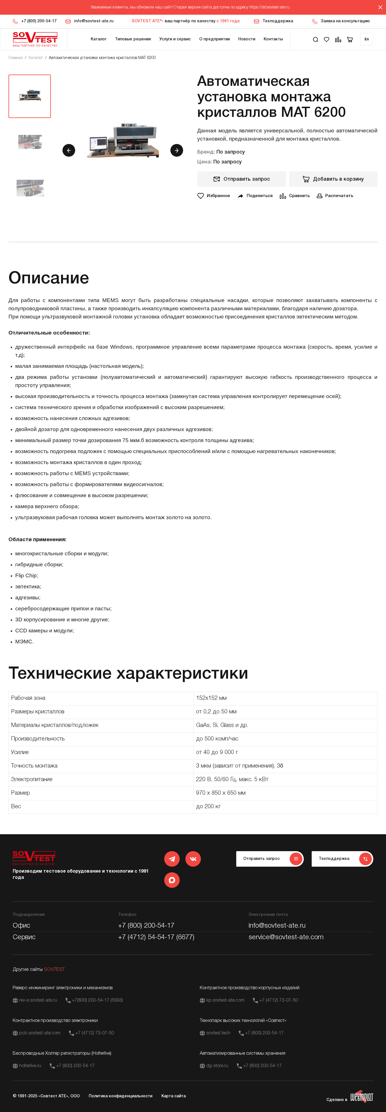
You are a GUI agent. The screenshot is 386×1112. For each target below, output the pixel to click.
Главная (15, 58)
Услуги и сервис (175, 39)
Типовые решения (133, 39)
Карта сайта (173, 1096)
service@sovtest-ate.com (286, 937)
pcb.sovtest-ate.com (39, 1033)
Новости (246, 39)
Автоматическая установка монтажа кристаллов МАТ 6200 (102, 58)
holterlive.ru (30, 1066)
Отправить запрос (247, 179)
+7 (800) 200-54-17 (39, 21)
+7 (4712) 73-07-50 (278, 1000)
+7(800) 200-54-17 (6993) (97, 1000)
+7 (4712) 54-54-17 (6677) (156, 937)
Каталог (99, 39)
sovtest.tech (218, 1033)
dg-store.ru (217, 1066)
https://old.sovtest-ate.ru (269, 7)
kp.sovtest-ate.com (225, 1000)
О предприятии (214, 39)
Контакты (273, 39)
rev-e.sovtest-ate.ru (38, 1000)
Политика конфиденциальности (120, 1096)
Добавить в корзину (338, 179)
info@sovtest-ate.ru (93, 21)
